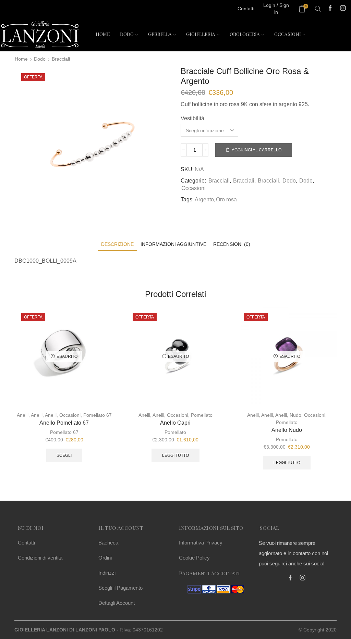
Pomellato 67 (97, 415)
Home (103, 34)
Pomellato (202, 415)
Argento (204, 199)
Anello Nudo (286, 430)
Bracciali (61, 59)
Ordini (105, 558)
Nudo (295, 415)
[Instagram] (343, 8)
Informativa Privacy (200, 543)
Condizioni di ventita (40, 558)
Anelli (22, 415)
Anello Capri (175, 423)
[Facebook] (330, 8)
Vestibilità (192, 118)
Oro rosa (226, 199)
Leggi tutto (175, 455)
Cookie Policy (194, 558)
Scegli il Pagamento (120, 588)
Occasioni (287, 34)
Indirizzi (107, 573)
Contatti (26, 543)
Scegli (64, 455)
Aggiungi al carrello (256, 150)
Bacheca (108, 543)
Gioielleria (200, 34)
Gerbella (160, 34)
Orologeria (245, 34)
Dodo (127, 34)
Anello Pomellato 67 (64, 423)
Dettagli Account (116, 603)
